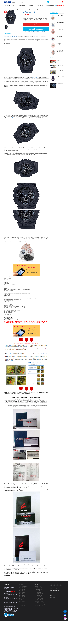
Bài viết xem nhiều (54, 57)
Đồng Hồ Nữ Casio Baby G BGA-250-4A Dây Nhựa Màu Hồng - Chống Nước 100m (60, 30)
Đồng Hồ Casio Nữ (22, 596)
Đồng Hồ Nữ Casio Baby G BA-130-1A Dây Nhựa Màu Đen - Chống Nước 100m (36, 11)
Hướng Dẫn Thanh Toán (39, 587)
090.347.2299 (52, 595)
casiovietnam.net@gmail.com (55, 590)
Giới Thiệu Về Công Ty (38, 586)
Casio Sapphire (21, 599)
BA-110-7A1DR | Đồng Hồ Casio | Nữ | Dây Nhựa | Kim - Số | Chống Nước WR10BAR (60, 16)
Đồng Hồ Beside (22, 602)
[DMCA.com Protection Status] (7, 575)
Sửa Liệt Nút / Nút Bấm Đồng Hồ (40, 604)
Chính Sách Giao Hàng (38, 592)
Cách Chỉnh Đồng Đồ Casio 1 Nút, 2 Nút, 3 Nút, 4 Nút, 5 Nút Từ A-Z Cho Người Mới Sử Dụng (60, 66)
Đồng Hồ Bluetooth (22, 604)
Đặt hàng (36, 24)
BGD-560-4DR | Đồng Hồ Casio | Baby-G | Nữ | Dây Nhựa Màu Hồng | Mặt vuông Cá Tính (59, 44)
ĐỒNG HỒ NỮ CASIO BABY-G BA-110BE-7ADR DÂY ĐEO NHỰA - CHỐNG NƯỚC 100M (60, 23)
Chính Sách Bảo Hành (38, 590)
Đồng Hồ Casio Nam (22, 595)
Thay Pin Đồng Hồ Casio (39, 596)
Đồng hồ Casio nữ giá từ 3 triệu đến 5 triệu (39, 31)
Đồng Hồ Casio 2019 (29, 31)
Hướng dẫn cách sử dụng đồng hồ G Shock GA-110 (60, 84)
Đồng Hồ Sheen (21, 593)
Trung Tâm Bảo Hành (38, 589)
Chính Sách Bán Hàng (38, 595)
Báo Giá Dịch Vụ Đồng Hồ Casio (40, 605)
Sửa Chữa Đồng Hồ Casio (39, 601)
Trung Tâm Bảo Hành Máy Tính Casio (60, 71)
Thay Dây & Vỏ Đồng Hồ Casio (40, 599)
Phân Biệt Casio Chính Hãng (39, 593)
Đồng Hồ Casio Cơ (22, 590)
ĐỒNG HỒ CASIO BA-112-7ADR (59, 37)
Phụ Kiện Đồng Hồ (22, 605)
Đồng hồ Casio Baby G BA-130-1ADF (10, 36)
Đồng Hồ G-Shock (22, 589)
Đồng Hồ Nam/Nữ (22, 598)
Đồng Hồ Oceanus (22, 601)
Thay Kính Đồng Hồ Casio (39, 598)
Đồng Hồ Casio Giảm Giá (23, 586)
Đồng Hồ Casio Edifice (23, 587)
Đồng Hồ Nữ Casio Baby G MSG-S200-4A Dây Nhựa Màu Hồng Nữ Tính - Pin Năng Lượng (60, 51)
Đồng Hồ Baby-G (22, 592)
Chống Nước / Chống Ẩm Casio (40, 602)
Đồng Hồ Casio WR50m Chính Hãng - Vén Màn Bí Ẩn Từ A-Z (60, 77)
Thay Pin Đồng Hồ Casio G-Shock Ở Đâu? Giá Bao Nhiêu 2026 (60, 61)
